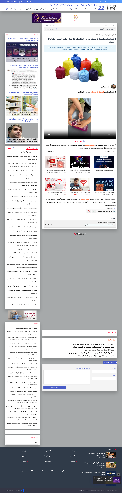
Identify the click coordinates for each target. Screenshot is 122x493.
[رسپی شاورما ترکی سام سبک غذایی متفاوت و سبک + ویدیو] (61, 248)
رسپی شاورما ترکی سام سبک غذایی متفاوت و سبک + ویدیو (61, 230)
